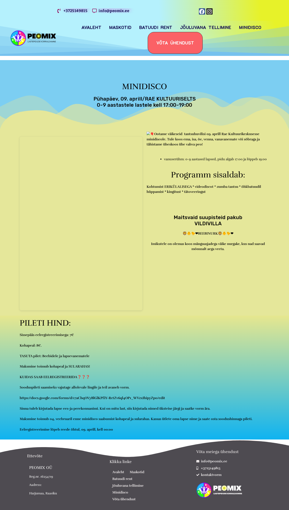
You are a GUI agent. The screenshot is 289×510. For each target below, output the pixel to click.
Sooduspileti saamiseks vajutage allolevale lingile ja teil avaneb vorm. (74, 387)
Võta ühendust (175, 43)
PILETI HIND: (45, 323)
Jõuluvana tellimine (205, 27)
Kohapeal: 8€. (31, 345)
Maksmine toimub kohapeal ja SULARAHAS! (55, 366)
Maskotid (120, 27)
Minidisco (250, 27)
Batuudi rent (155, 27)
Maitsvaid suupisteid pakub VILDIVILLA (208, 220)
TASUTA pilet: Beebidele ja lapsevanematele (54, 356)
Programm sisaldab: (208, 175)
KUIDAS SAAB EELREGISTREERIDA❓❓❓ (55, 377)
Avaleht (91, 27)
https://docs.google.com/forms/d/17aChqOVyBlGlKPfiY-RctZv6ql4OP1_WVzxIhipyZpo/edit (92, 398)
